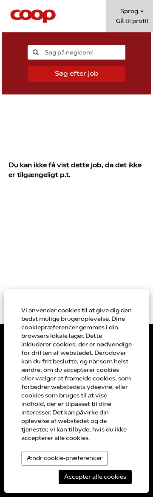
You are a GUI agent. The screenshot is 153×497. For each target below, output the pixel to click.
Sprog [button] (129, 11)
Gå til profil (132, 21)
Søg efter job (77, 73)
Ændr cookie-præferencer (64, 458)
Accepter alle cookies (95, 477)
